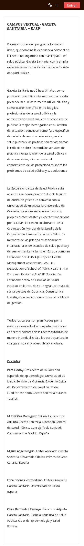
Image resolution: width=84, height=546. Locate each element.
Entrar (72, 5)
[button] (56, 5)
